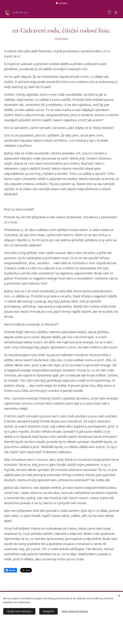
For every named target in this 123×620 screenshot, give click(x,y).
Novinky (63, 3)
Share (12, 570)
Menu (116, 12)
